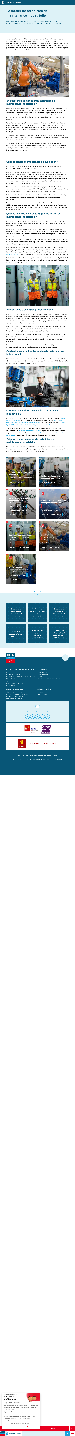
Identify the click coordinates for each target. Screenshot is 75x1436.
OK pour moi (31, 1426)
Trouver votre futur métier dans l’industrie (49, 679)
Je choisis (11, 1426)
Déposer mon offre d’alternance (15, 683)
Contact (52, 1428)
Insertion (40, 676)
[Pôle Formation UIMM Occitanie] (2, 1433)
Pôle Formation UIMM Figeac (14, 699)
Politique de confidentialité (42, 756)
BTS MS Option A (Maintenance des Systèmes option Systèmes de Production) (35, 423)
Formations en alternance (44, 672)
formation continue (12, 254)
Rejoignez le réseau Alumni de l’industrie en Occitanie (20, 676)
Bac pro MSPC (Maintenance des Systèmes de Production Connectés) (34, 421)
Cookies (55, 756)
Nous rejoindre (10, 681)
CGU (19, 756)
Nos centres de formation (13, 674)
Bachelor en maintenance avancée (29, 431)
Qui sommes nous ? (11, 672)
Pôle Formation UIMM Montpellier (15, 692)
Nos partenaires (10, 685)
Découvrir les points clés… (14, 2)
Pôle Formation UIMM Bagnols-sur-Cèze (17, 694)
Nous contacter (10, 679)
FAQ (39, 696)
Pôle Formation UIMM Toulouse (14, 696)
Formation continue (43, 674)
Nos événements (42, 694)
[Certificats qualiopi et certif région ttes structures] (32, 729)
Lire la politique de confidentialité (12, 1420)
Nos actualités (41, 692)
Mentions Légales (27, 756)
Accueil (7, 8)
